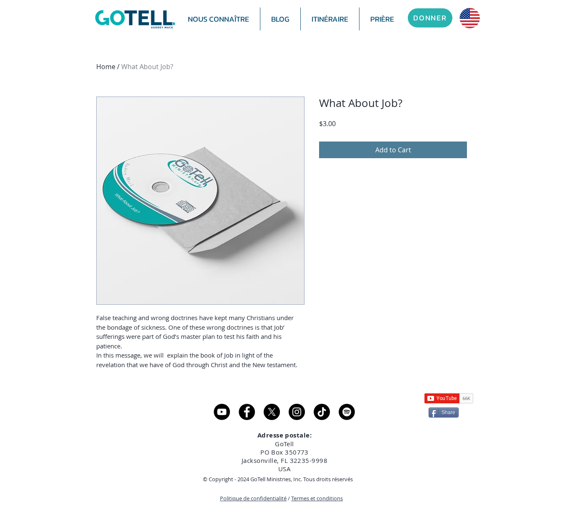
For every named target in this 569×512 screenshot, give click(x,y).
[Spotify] (347, 412)
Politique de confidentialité (253, 498)
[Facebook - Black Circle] (247, 412)
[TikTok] (322, 412)
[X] (272, 412)
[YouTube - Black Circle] (222, 412)
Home (105, 66)
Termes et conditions (317, 498)
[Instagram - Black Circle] (297, 412)
